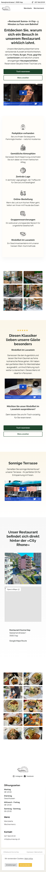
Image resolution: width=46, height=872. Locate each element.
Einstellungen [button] (11, 865)
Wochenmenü (39, 8)
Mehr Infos (28, 858)
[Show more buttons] (40, 104)
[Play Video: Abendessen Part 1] (23, 387)
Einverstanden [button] (25, 865)
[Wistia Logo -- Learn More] (35, 104)
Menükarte (28, 8)
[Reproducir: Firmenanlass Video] (23, 92)
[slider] (20, 104)
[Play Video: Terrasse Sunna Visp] (23, 489)
